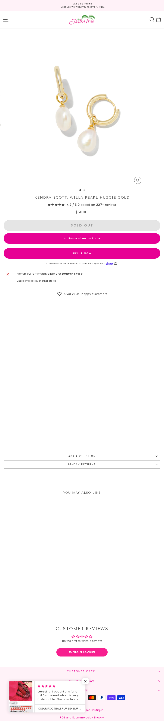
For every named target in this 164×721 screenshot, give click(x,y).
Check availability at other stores (36, 280)
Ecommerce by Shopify (88, 717)
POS (62, 717)
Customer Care (81, 671)
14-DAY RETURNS (82, 464)
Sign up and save (81, 681)
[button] (85, 681)
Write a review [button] (82, 652)
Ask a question (82, 456)
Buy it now (82, 253)
